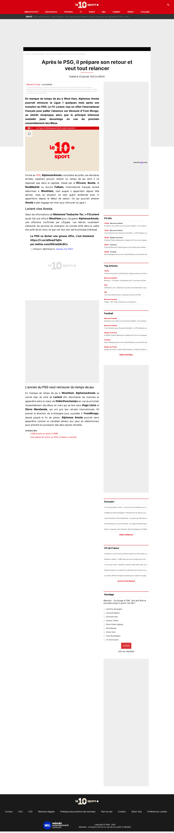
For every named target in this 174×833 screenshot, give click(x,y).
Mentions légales (46, 811)
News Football (126, 355)
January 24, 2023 (64, 249)
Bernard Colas (33, 84)
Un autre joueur (112, 640)
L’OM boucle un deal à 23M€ (44, 433)
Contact (9, 811)
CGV (30, 811)
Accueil (27, 54)
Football (68, 12)
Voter (126, 645)
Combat (116, 12)
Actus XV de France (126, 581)
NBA (104, 12)
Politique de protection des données (77, 811)
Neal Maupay (111, 628)
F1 (81, 12)
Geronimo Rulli (112, 617)
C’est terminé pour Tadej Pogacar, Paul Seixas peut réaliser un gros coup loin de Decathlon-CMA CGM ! (78, 16)
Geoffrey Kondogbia (114, 609)
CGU (20, 811)
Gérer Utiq (136, 811)
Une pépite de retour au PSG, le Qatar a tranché (53, 437)
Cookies (122, 811)
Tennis (130, 12)
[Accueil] (87, 5)
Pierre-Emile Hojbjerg (114, 624)
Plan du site (106, 811)
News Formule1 (126, 535)
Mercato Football (38, 54)
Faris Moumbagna (113, 636)
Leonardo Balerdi (112, 613)
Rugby (92, 12)
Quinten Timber (112, 620)
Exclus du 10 (51, 12)
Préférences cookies (157, 811)
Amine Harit (110, 632)
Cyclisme (145, 12)
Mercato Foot (31, 12)
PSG (38, 175)
